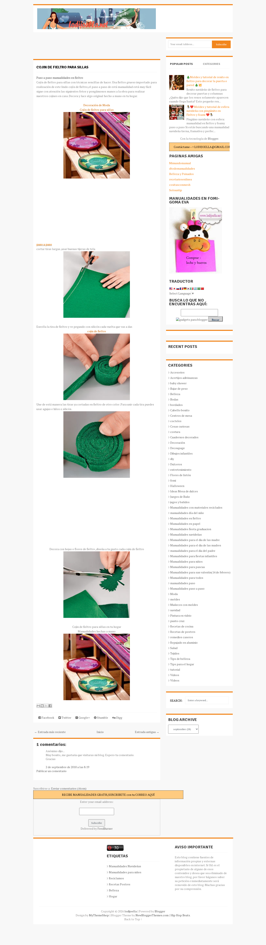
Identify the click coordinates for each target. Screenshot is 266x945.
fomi (173, 480)
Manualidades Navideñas (125, 866)
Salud (173, 648)
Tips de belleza (180, 659)
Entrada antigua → (147, 732)
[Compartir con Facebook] (50, 706)
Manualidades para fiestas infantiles (193, 556)
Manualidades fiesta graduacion (190, 529)
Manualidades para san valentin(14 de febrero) (200, 572)
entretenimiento (180, 470)
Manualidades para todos (186, 578)
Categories (211, 64)
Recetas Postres (119, 884)
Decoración (177, 443)
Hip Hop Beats (180, 915)
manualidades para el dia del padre (192, 551)
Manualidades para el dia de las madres (195, 545)
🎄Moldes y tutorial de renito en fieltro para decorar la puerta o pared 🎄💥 (207, 81)
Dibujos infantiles (181, 453)
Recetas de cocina (181, 626)
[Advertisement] (66, 47)
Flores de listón (180, 475)
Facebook (47, 718)
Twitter (66, 718)
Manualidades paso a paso (187, 588)
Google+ (84, 718)
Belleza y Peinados (181, 174)
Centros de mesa (181, 416)
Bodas (174, 399)
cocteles (175, 421)
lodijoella (130, 911)
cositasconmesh (179, 185)
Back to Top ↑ (133, 919)
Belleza (175, 394)
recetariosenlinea (180, 179)
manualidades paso (182, 583)
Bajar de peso (179, 389)
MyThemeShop (99, 915)
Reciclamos (116, 878)
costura (175, 432)
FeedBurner (105, 828)
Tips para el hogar (182, 664)
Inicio (100, 732)
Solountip (175, 190)
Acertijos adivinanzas (184, 378)
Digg (119, 718)
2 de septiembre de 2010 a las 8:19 (67, 767)
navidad (175, 610)
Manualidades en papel (185, 524)
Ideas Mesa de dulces (184, 491)
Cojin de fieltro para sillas (62, 67)
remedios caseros (181, 637)
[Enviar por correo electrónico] (38, 706)
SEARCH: (176, 700)
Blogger (213, 138)
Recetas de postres (182, 632)
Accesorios (177, 372)
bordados (176, 405)
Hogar (113, 896)
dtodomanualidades (182, 168)
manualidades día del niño (187, 513)
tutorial (175, 669)
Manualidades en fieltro (185, 518)
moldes (175, 599)
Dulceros (176, 464)
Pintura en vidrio (180, 615)
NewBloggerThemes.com (152, 915)
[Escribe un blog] (42, 706)
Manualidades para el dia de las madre (195, 540)
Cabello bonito (180, 410)
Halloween (177, 486)
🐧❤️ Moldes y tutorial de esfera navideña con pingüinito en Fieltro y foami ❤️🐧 (207, 111)
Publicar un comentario (51, 771)
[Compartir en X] (46, 706)
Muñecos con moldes (184, 605)
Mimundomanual (180, 163)
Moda (174, 594)
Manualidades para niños (186, 561)
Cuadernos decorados (184, 437)
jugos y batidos (180, 502)
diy (172, 459)
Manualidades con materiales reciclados (196, 507)
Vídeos (174, 680)
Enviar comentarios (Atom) (68, 788)
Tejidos (174, 653)
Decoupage (177, 448)
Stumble (102, 718)
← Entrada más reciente (50, 732)
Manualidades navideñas (186, 534)
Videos (174, 675)
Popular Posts (181, 64)
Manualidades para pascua (187, 567)
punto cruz (177, 621)
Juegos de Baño (180, 497)
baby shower (178, 383)
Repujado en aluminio (184, 642)
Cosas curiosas (180, 426)
